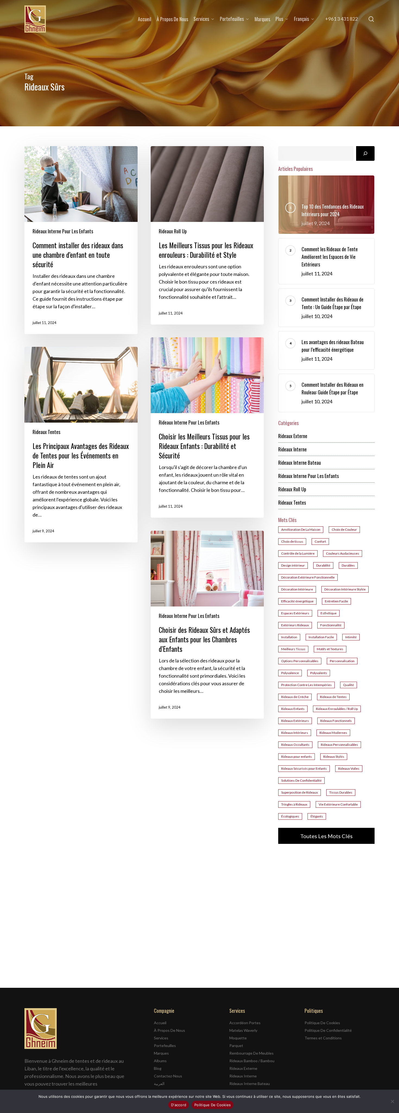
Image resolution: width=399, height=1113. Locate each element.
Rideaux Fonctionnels (336, 721)
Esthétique (329, 613)
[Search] (365, 153)
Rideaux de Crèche (295, 697)
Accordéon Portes (245, 1022)
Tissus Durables (340, 792)
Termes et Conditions (323, 1038)
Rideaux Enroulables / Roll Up (337, 709)
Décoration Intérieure (297, 589)
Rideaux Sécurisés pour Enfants (304, 768)
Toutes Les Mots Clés (326, 836)
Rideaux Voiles (348, 768)
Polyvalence (290, 673)
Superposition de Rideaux (299, 792)
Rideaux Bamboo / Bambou (251, 1060)
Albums (160, 1060)
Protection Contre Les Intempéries (306, 685)
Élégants (317, 816)
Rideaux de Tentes (333, 697)
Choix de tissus (292, 541)
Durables (348, 565)
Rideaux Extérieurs (295, 721)
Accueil (160, 1022)
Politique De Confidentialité (328, 1030)
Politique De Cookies (322, 1022)
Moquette (238, 1038)
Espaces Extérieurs (295, 613)
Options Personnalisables (299, 661)
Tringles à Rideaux (294, 804)
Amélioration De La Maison (300, 529)
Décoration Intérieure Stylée (345, 589)
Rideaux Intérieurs (294, 733)
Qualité (348, 685)
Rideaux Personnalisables (339, 745)
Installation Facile (321, 637)
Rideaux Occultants (295, 745)
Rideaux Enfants (293, 709)
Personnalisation (342, 661)
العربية (159, 1083)
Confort (320, 541)
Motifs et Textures (330, 649)
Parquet (236, 1045)
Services (161, 1038)
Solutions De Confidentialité (301, 780)
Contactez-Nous (168, 1076)
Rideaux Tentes (46, 431)
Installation (289, 637)
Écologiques (290, 816)
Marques (161, 1053)
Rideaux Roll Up (173, 231)
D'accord (178, 1105)
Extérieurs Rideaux (295, 625)
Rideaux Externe (292, 435)
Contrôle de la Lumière (298, 553)
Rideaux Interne (292, 449)
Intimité (351, 637)
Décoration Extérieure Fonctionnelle (308, 577)
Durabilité (323, 565)
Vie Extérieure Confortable (338, 804)
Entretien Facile (336, 601)
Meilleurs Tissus (293, 649)
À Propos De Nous (169, 1030)
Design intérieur (293, 565)
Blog (158, 1068)
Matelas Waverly (243, 1030)
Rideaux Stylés (333, 756)
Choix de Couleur (344, 529)
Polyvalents (318, 673)
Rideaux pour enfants (296, 756)
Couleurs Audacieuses (342, 553)
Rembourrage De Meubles (251, 1053)
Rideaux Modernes (333, 733)
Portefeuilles (165, 1045)
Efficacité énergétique (297, 601)
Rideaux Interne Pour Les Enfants (63, 231)
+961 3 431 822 (341, 19)
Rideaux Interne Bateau (299, 462)
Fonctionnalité (330, 625)
